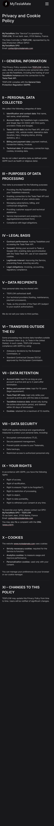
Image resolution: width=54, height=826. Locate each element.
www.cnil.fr (8, 525)
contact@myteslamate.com (20, 48)
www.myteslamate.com (24, 543)
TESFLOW (36, 67)
